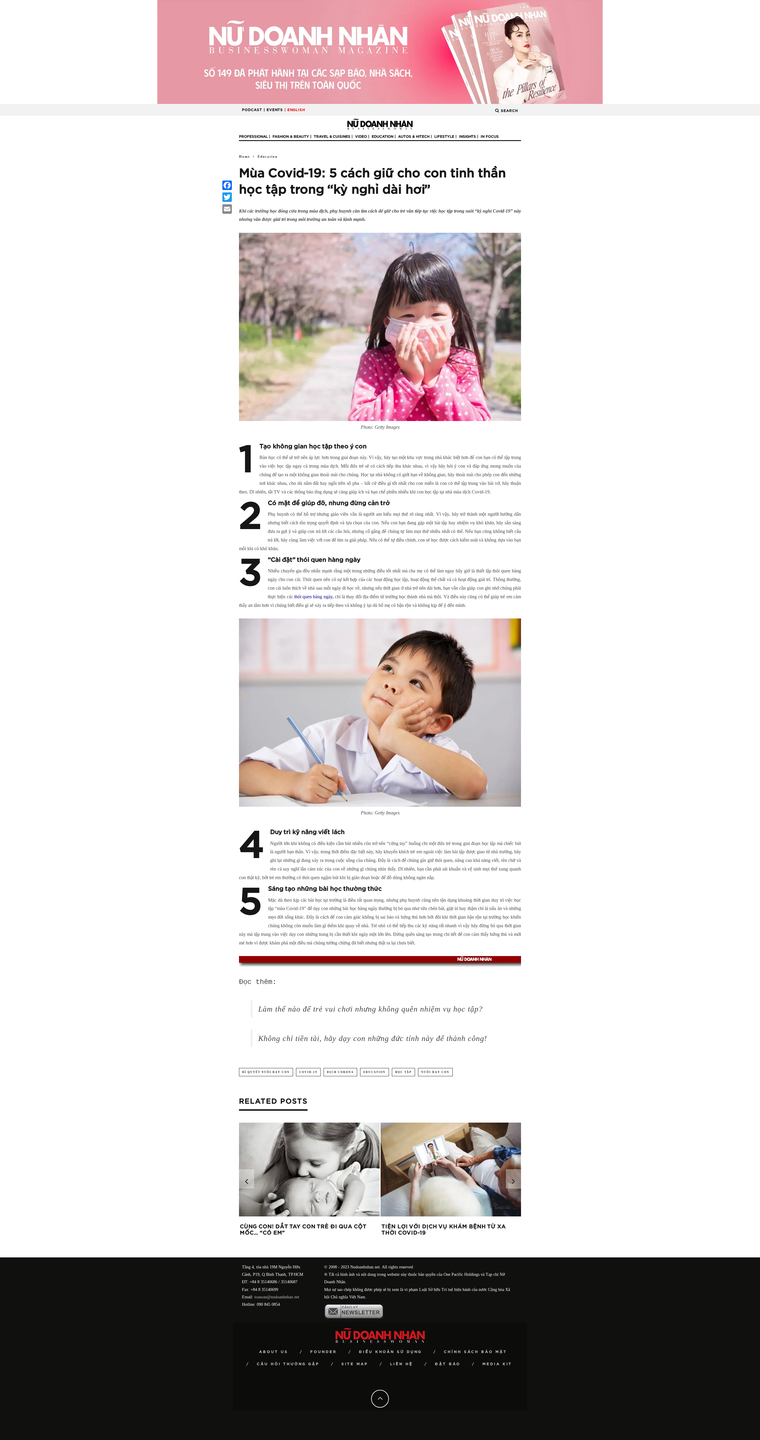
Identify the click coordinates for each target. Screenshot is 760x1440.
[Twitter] (227, 197)
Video (361, 136)
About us (273, 1352)
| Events (273, 110)
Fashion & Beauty (291, 136)
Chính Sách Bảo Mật (475, 1352)
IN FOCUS (490, 136)
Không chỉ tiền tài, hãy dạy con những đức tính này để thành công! (372, 1038)
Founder (323, 1352)
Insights (467, 136)
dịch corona (340, 1072)
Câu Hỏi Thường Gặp (288, 1364)
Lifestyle (444, 136)
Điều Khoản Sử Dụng (390, 1352)
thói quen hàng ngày (313, 596)
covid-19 (308, 1072)
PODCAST (252, 110)
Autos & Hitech (414, 136)
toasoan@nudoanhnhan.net (276, 1297)
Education (382, 136)
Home (244, 156)
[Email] (227, 209)
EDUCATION (374, 1072)
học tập (403, 1072)
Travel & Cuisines (332, 136)
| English (294, 110)
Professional (253, 136)
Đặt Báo (447, 1364)
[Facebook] (227, 185)
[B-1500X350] (380, 51)
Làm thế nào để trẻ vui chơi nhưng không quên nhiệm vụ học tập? (370, 1009)
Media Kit (497, 1364)
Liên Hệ (401, 1364)
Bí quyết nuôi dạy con (266, 1072)
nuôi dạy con (435, 1072)
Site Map (354, 1364)
